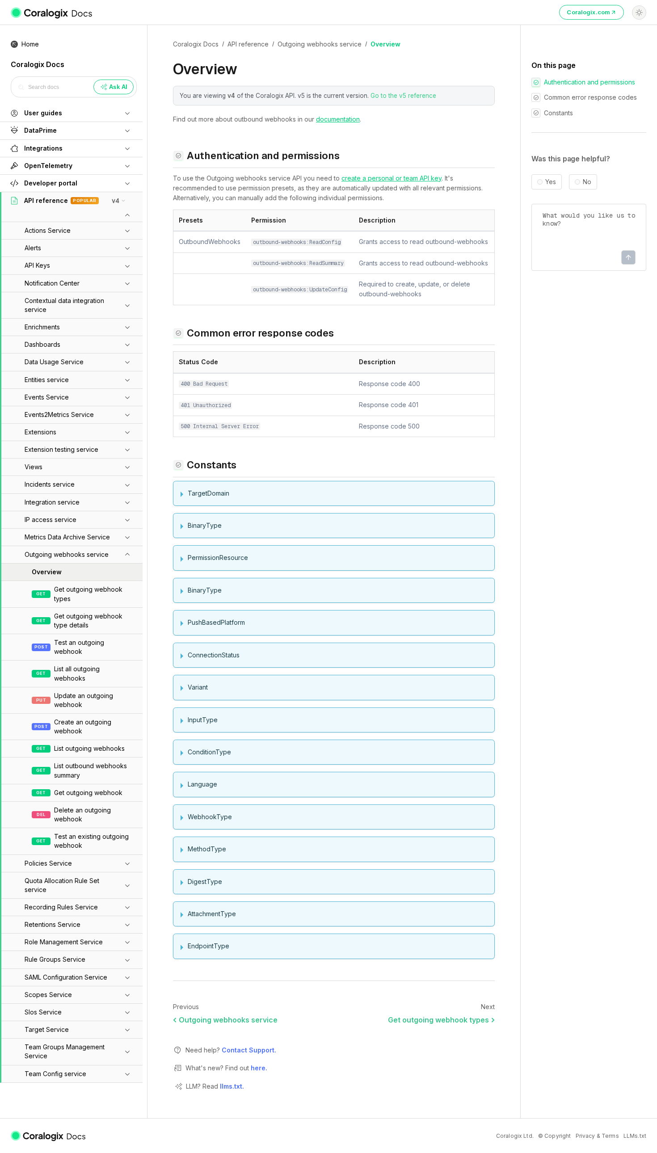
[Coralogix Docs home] (49, 1136)
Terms (610, 1135)
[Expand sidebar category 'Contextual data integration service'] (127, 305)
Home (30, 44)
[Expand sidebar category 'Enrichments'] (127, 327)
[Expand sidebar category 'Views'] (127, 467)
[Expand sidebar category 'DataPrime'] (127, 130)
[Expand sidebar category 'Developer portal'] (127, 183)
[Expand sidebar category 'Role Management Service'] (127, 942)
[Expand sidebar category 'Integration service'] (127, 502)
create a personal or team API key (391, 178)
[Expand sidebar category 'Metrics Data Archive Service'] (127, 537)
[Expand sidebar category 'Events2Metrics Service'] (127, 414)
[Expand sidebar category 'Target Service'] (127, 1029)
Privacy (585, 1135)
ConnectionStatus (214, 655)
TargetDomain (208, 493)
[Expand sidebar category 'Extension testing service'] (127, 449)
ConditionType (209, 752)
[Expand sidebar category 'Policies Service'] (127, 863)
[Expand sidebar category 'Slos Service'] (127, 1012)
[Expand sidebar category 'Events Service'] (127, 397)
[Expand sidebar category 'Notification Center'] (127, 283)
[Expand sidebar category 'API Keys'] (127, 266)
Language (202, 784)
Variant (198, 687)
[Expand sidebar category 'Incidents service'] (127, 485)
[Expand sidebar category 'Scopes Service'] (127, 995)
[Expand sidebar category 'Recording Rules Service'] (127, 907)
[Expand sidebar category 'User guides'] (127, 113)
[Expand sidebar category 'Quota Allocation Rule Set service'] (127, 885)
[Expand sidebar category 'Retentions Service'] (127, 924)
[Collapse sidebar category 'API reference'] (127, 215)
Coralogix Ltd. (515, 1135)
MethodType (207, 849)
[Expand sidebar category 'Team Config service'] (127, 1074)
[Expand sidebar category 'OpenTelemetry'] (127, 166)
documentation (338, 119)
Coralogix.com (588, 12)
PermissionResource (218, 557)
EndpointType (208, 946)
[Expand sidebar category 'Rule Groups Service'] (127, 960)
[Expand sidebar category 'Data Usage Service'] (127, 362)
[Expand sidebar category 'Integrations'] (127, 148)
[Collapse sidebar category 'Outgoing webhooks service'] (127, 554)
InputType (203, 720)
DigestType (205, 881)
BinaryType (205, 525)
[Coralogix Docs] (52, 12)
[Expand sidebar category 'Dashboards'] (127, 344)
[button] (60, 113)
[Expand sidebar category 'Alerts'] (127, 248)
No (587, 181)
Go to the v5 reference (403, 95)
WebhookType (210, 817)
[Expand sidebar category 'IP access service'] (127, 519)
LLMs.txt (634, 1135)
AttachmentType (212, 913)
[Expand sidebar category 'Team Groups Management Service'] (127, 1051)
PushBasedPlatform (216, 622)
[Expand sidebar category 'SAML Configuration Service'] (127, 977)
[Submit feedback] (628, 257)
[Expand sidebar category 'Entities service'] (127, 380)
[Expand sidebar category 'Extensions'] (127, 432)
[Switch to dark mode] (639, 12)
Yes (550, 181)
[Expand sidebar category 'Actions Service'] (127, 230)
